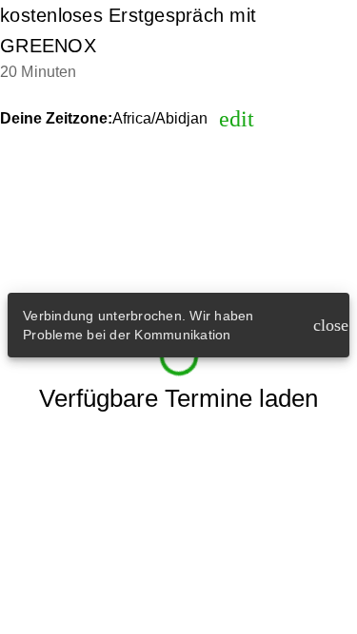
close (327, 325)
